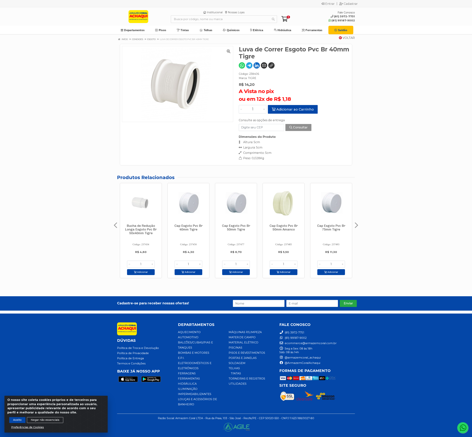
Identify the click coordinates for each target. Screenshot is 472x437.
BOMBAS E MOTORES (193, 352)
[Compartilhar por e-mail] (264, 65)
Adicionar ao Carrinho (294, 109)
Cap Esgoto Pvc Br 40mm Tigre (188, 227)
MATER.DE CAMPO (242, 337)
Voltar (348, 38)
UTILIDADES (238, 383)
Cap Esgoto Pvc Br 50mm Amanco (284, 227)
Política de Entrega (130, 358)
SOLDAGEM (237, 363)
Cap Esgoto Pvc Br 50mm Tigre (236, 227)
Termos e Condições (131, 363)
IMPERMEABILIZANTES (194, 394)
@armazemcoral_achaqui (302, 357)
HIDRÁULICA (187, 383)
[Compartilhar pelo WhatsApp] (242, 65)
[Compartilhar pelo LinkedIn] (257, 65)
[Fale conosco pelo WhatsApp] (462, 427)
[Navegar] (115, 225)
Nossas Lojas (235, 12)
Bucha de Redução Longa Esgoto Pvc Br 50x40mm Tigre (141, 229)
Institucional (214, 12)
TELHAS (234, 368)
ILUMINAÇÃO (187, 389)
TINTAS (236, 373)
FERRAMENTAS (189, 378)
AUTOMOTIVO (188, 337)
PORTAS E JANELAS (243, 358)
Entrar (330, 3)
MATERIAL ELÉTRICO (243, 342)
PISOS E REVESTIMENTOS (247, 352)
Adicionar (142, 272)
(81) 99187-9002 (343, 20)
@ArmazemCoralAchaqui (302, 363)
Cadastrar (351, 3)
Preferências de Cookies (27, 427)
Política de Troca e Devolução (138, 348)
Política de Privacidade (133, 353)
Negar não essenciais (45, 420)
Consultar (300, 127)
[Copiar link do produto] (271, 65)
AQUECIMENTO (189, 332)
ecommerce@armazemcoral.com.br (310, 343)
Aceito (17, 420)
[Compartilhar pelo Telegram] (249, 65)
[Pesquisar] (273, 19)
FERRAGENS (187, 373)
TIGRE (252, 78)
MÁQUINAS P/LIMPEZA (245, 332)
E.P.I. (181, 358)
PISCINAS (235, 347)
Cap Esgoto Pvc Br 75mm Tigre (331, 227)
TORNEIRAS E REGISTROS (247, 378)
